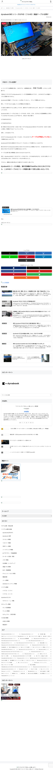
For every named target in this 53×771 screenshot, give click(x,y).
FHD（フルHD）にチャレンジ (21, 19)
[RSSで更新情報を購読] (26, 277)
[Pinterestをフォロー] (13, 274)
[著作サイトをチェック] (13, 268)
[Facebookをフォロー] (13, 271)
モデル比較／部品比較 (7, 526)
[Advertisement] (26, 69)
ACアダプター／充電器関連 (10, 553)
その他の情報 (4, 618)
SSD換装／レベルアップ (9, 563)
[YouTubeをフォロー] (39, 271)
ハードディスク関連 (8, 549)
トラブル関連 (4, 587)
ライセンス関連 (7, 539)
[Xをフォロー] (39, 268)
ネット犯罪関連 (7, 607)
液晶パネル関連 (7, 566)
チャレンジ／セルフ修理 (9, 573)
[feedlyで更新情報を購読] (31, 422)
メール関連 (5, 580)
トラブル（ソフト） (8, 590)
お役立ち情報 (6, 621)
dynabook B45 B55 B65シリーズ (8, 19)
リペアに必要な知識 (6, 529)
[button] (26, 260)
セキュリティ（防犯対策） (9, 614)
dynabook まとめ (6, 597)
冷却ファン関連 (7, 546)
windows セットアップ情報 (10, 584)
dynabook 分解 (7, 536)
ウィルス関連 (6, 611)
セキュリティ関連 (6, 604)
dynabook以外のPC (8, 532)
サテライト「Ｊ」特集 (8, 601)
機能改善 (5, 577)
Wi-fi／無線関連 (7, 570)
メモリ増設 (5, 560)
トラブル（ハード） (8, 594)
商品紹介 (5, 624)
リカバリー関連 (7, 543)
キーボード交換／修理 (8, 556)
